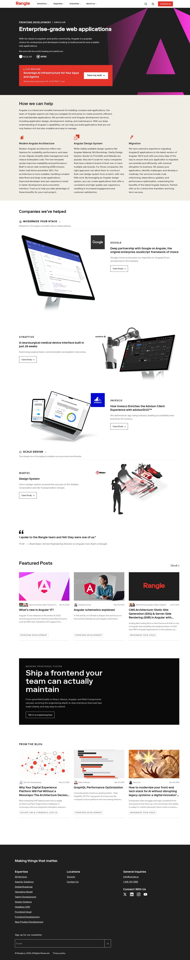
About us (90, 4)
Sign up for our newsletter (42, 934)
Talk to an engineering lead (40, 715)
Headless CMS (22, 906)
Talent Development (25, 896)
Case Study (119, 268)
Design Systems (23, 901)
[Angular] (25, 56)
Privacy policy (59, 953)
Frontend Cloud (23, 911)
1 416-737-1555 (130, 881)
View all (175, 565)
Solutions (41, 4)
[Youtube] (145, 896)
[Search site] (146, 4)
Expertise (58, 4)
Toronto (71, 876)
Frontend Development (35, 23)
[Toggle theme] (153, 4)
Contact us (165, 4)
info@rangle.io (131, 876)
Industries (74, 4)
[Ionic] (41, 56)
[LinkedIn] (132, 896)
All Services (21, 876)
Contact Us (73, 881)
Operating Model (24, 891)
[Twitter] (125, 896)
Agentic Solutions (24, 881)
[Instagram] (138, 896)
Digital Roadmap (24, 886)
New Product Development (29, 921)
